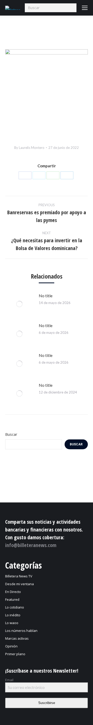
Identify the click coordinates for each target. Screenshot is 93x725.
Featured (12, 599)
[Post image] (19, 304)
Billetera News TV (18, 576)
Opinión (11, 646)
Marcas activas (17, 638)
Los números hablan (21, 630)
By (29, 148)
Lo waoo (11, 622)
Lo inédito (12, 615)
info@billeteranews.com (30, 545)
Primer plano (15, 654)
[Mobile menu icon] (85, 8)
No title (45, 295)
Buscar (11, 434)
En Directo (13, 591)
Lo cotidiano (14, 607)
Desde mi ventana (19, 584)
